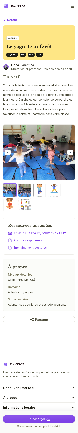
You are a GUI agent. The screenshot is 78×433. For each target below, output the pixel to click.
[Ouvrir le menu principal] (73, 6)
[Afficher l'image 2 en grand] (24, 190)
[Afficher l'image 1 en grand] (39, 152)
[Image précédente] (8, 152)
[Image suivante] (70, 152)
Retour (12, 20)
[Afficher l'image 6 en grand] (24, 204)
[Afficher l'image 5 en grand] (9, 204)
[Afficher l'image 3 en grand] (39, 190)
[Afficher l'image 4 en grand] (54, 190)
